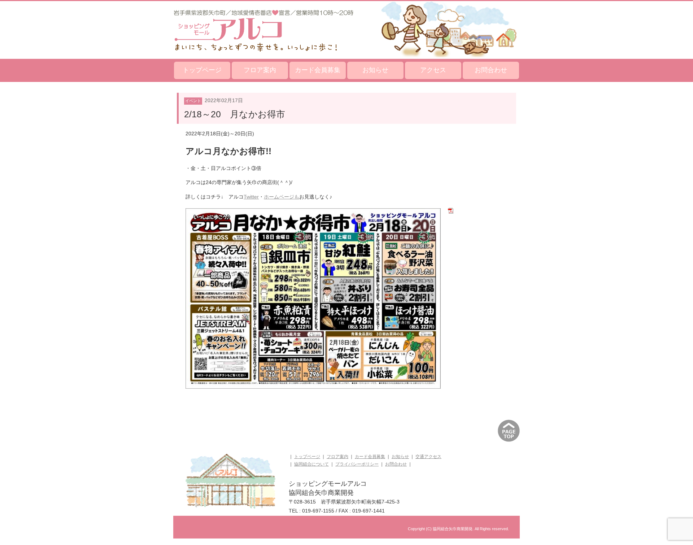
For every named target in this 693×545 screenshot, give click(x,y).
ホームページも (281, 197)
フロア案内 (260, 70)
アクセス (433, 70)
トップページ (202, 70)
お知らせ (375, 70)
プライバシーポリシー (357, 464)
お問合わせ (491, 70)
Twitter (251, 197)
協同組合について (311, 464)
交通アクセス (428, 456)
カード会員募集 (317, 70)
